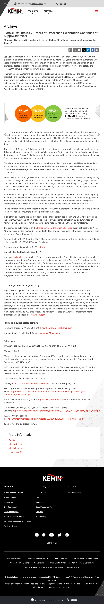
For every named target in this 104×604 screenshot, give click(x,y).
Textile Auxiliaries (10, 526)
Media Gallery (15, 444)
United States (37, 4)
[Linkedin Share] (88, 50)
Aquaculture (8, 502)
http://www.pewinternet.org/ (51, 399)
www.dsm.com (38, 314)
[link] (15, 11)
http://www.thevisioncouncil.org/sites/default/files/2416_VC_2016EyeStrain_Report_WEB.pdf (56, 410)
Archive (12, 440)
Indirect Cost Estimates (57, 563)
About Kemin (41, 493)
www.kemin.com (19, 257)
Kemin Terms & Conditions (83, 563)
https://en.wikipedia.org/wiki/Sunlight (32, 383)
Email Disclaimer (60, 558)
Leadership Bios (16, 452)
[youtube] (51, 535)
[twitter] (60, 535)
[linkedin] (37, 535)
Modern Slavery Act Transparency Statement (44, 567)
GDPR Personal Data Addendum (85, 558)
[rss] (75, 50)
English (63, 4)
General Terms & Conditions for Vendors (27, 563)
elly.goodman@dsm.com (48, 333)
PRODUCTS (33, 11)
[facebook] (44, 535)
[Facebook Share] (92, 50)
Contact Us (52, 543)
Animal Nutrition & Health (13, 493)
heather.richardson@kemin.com (57, 328)
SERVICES (48, 11)
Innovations (40, 502)
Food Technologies (11, 512)
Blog (37, 497)
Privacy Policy (73, 567)
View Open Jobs (74, 493)
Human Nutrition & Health (14, 517)
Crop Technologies (11, 507)
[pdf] (70, 50)
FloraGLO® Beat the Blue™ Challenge (54, 228)
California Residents (14, 558)
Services (39, 512)
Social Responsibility (44, 507)
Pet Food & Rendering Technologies (17, 521)
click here (43, 247)
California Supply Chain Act (38, 558)
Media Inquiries (16, 448)
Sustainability (41, 517)
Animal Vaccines (10, 497)
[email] (79, 50)
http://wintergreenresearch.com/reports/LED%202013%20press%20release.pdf (45, 419)
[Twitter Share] (84, 50)
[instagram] (67, 535)
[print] (97, 50)
